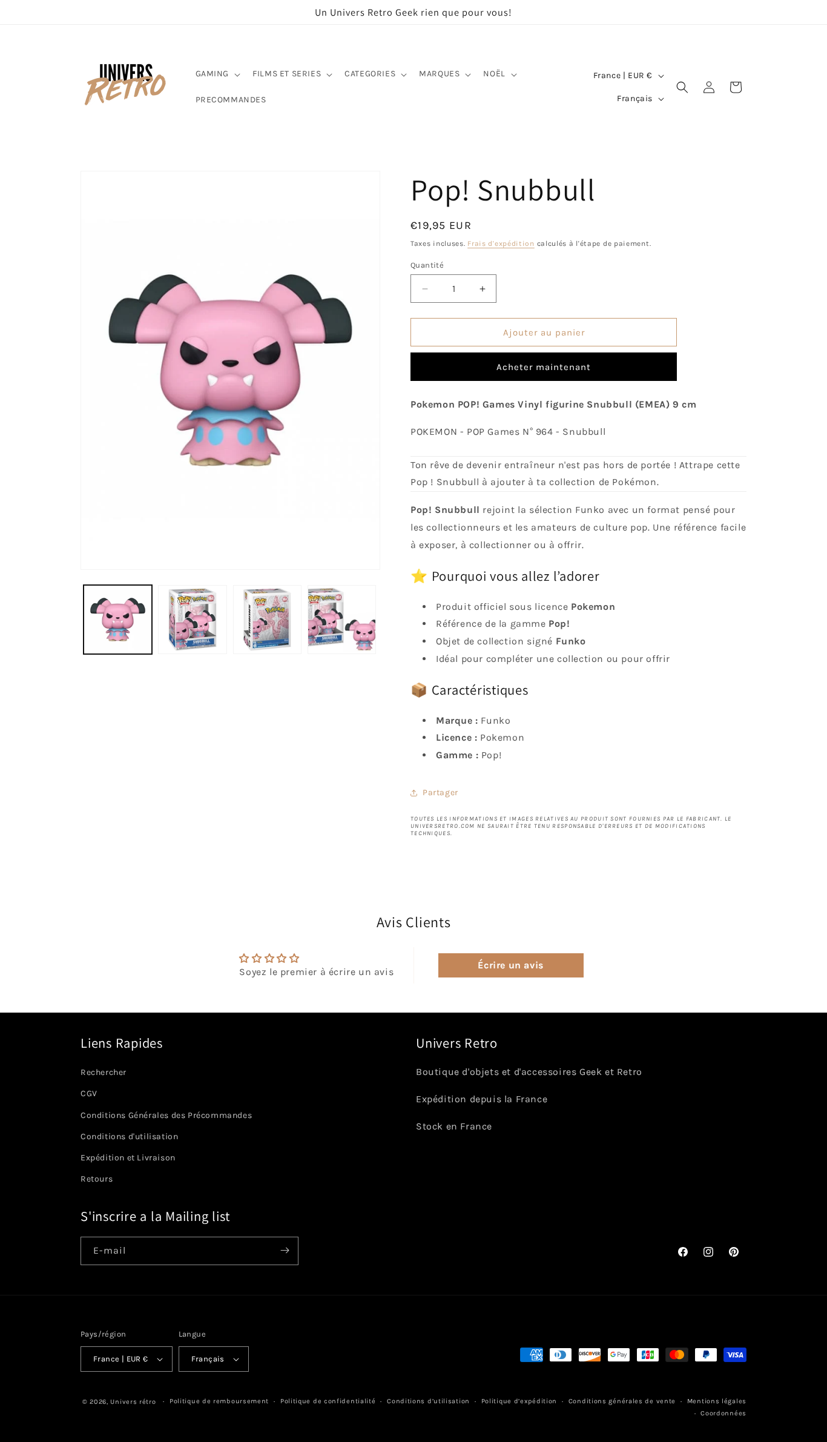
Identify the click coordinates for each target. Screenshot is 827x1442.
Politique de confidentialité (328, 1401)
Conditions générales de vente (622, 1401)
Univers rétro (134, 1402)
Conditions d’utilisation (428, 1401)
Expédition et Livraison (128, 1157)
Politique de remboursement (219, 1401)
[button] (217, 74)
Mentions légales (716, 1401)
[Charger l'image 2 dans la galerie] (192, 619)
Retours (97, 1178)
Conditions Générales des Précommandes (166, 1115)
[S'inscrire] (284, 1250)
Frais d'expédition (501, 243)
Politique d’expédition (519, 1401)
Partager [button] (440, 792)
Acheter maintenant (543, 367)
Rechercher (104, 1072)
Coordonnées (723, 1414)
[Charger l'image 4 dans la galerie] (342, 619)
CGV (89, 1093)
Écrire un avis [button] (510, 965)
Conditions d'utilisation (129, 1136)
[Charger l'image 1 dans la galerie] (118, 619)
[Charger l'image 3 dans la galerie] (267, 619)
